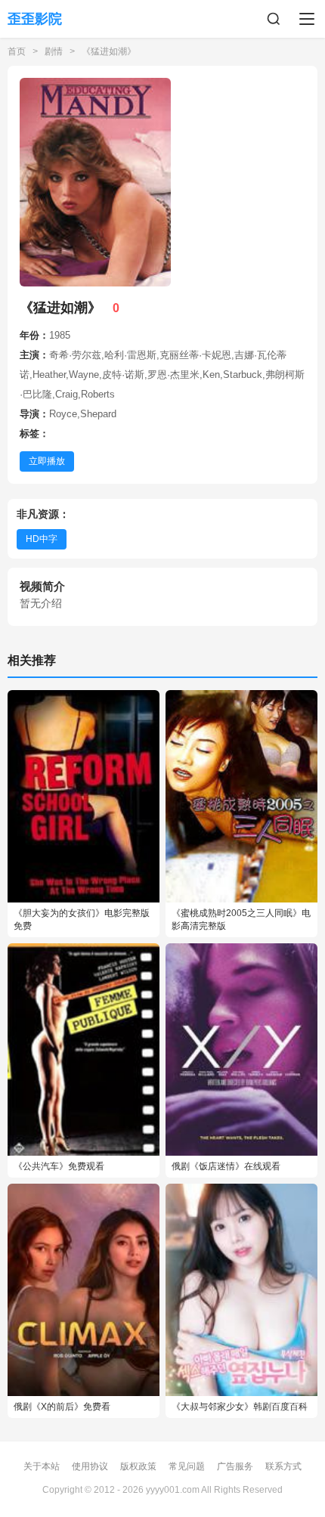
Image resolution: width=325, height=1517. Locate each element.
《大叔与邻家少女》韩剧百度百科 (240, 1406)
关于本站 (41, 1466)
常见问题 (187, 1466)
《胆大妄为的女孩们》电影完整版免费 (82, 919)
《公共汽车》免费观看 (59, 1166)
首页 (17, 51)
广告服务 (235, 1466)
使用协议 (90, 1466)
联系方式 (283, 1466)
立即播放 (47, 461)
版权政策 (138, 1466)
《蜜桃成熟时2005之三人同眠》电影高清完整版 (241, 919)
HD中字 (41, 539)
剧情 (54, 51)
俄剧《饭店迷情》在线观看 (226, 1166)
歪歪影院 (35, 18)
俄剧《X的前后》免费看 (62, 1406)
